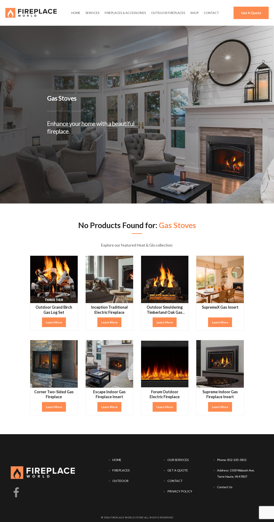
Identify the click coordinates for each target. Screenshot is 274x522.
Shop (194, 13)
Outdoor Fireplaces (168, 13)
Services (92, 13)
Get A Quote (251, 13)
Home (75, 13)
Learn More (54, 322)
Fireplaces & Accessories (125, 13)
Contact (211, 13)
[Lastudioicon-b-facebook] (16, 493)
